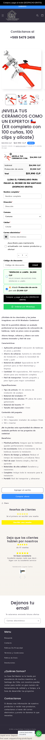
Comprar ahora (22, 496)
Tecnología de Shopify (30, 729)
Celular (7, 222)
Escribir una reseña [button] (22, 522)
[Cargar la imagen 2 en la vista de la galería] (22, 99)
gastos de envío (21, 146)
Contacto (8, 643)
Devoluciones (9, 663)
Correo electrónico (12, 232)
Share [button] (6, 503)
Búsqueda (8, 638)
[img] (22, 544)
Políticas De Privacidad (13, 648)
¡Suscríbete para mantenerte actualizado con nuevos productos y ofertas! (24, 246)
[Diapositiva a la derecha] (42, 100)
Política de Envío (10, 658)
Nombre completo (12, 192)
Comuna (7, 212)
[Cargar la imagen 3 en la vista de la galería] (34, 99)
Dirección (8, 202)
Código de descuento (13, 260)
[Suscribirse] (38, 620)
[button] (2, 15)
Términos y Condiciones (14, 653)
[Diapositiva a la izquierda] (2, 100)
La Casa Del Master (19, 729)
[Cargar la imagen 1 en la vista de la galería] (10, 99)
